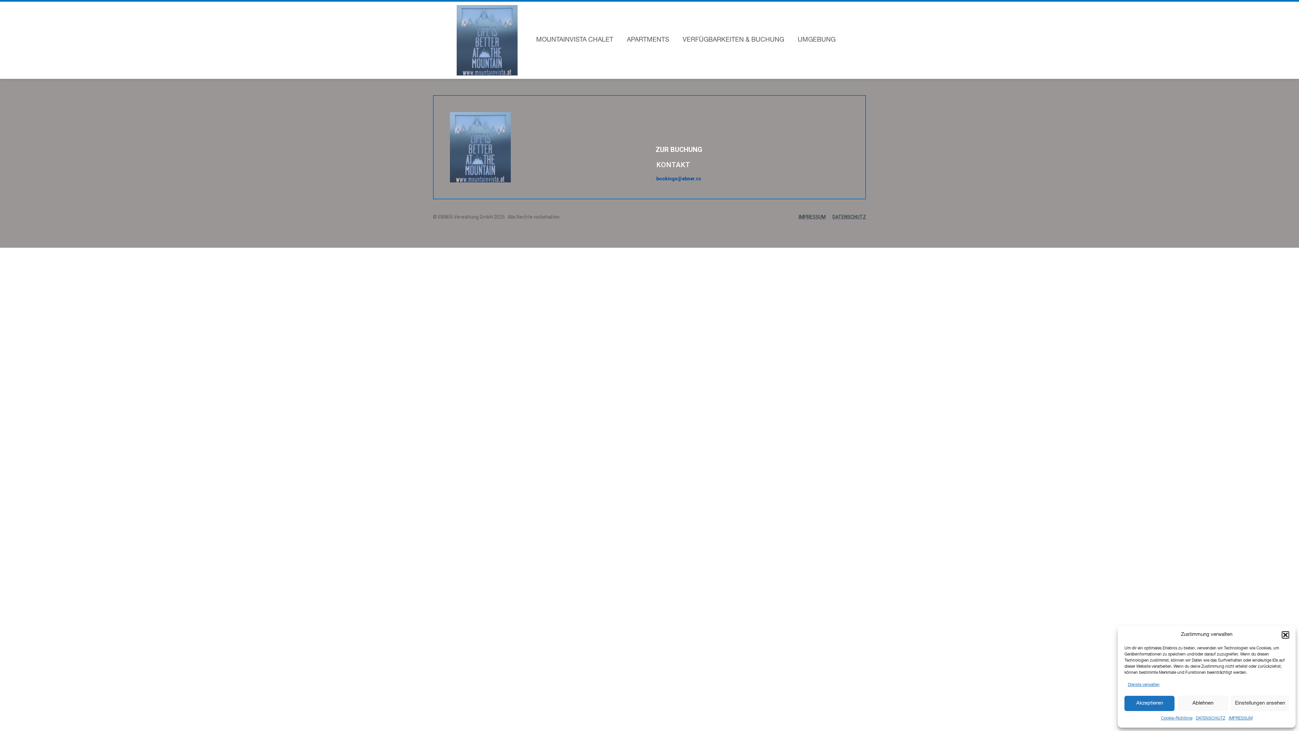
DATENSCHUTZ (1210, 718)
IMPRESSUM (1241, 718)
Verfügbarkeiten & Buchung (733, 40)
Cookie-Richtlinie (1176, 718)
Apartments (648, 40)
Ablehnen (1202, 703)
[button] (1285, 635)
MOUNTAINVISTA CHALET (574, 40)
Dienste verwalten (1144, 685)
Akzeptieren (1149, 703)
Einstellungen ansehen (1260, 703)
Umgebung (817, 40)
